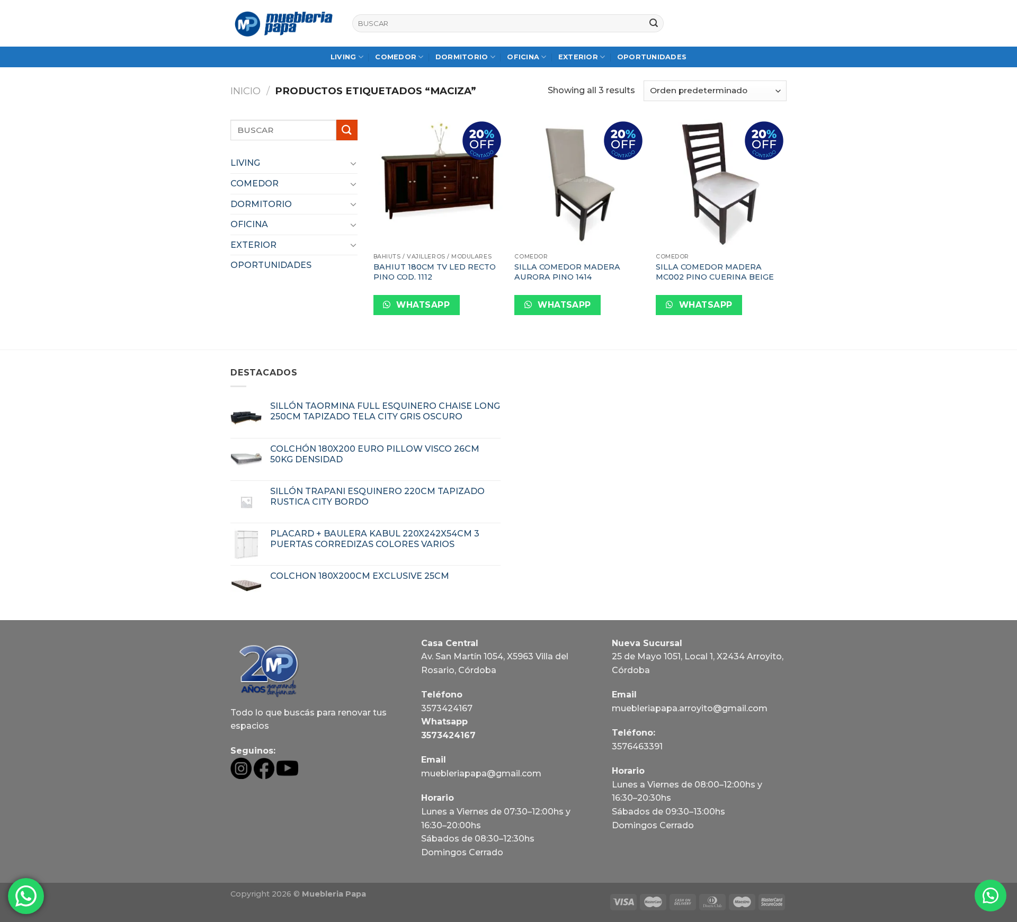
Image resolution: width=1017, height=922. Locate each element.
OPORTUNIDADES (651, 57)
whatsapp (422, 305)
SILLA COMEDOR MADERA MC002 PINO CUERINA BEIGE (715, 272)
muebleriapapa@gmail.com (481, 773)
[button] (990, 895)
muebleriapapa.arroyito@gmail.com (690, 708)
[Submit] (654, 23)
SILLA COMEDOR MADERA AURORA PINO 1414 (567, 272)
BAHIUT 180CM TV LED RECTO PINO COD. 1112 (434, 272)
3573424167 (446, 708)
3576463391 (637, 746)
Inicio (245, 91)
